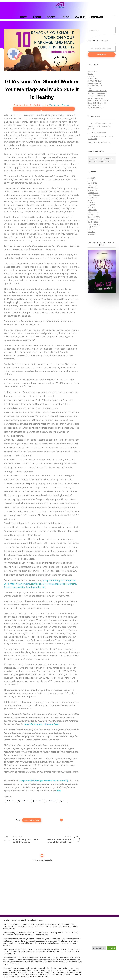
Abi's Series (92, 71)
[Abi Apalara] (59, 5)
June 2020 (91, 232)
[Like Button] (61, 820)
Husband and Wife (96, 86)
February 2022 (93, 185)
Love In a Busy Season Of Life (99, 133)
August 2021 (92, 197)
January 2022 (92, 188)
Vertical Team (59, 105)
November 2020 (94, 219)
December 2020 (94, 217)
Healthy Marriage (31, 820)
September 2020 (94, 224)
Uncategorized (94, 105)
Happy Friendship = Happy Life (99, 142)
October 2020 (93, 222)
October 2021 (93, 193)
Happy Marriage (26, 108)
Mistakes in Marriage (97, 93)
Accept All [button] (111, 948)
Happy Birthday (94, 81)
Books (90, 74)
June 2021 (91, 202)
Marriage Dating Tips (58, 108)
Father (91, 76)
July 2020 (91, 229)
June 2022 (91, 178)
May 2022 (91, 180)
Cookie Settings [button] (98, 948)
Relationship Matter (97, 103)
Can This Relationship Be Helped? (100, 123)
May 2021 (91, 205)
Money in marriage (96, 98)
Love (90, 88)
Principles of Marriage (98, 100)
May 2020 (91, 234)
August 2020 (92, 227)
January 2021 (92, 214)
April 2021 (91, 207)
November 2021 (94, 190)
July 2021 (91, 200)
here (58, 790)
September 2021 (94, 195)
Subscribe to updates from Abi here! (41, 724)
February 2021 (93, 212)
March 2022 (92, 183)
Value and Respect (96, 108)
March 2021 (92, 210)
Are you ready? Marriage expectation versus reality (43, 780)
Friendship (92, 78)
